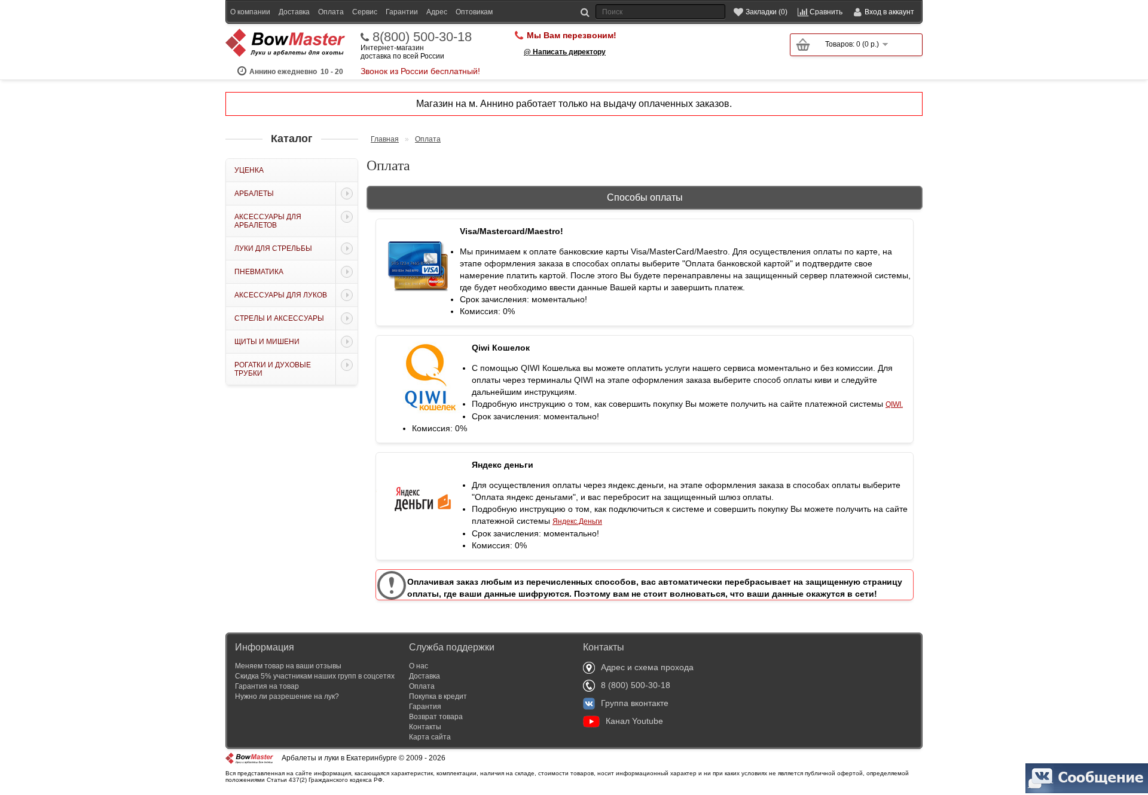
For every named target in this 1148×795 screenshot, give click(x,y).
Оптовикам (474, 12)
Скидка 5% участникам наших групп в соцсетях (315, 676)
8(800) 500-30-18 (422, 37)
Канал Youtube (634, 721)
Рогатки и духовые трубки (272, 369)
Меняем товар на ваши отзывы (288, 666)
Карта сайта (430, 737)
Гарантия (425, 706)
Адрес (436, 12)
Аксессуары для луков (280, 295)
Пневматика (258, 272)
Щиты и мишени (267, 341)
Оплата (331, 12)
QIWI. (894, 404)
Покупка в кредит (438, 696)
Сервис (364, 12)
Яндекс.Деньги (577, 521)
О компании (250, 12)
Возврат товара (436, 717)
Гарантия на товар (267, 686)
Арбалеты (254, 193)
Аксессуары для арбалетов (267, 221)
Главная (385, 139)
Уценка (249, 170)
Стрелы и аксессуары (279, 318)
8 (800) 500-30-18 (635, 685)
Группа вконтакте (634, 703)
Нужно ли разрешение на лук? (287, 696)
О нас (418, 666)
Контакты (425, 727)
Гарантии (402, 12)
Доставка (294, 12)
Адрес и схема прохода (647, 667)
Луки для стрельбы (273, 248)
